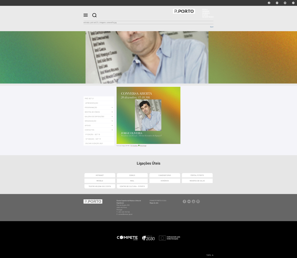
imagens (103, 22)
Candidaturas (164, 175)
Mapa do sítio (154, 203)
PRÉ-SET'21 (94, 22)
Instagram (293, 3)
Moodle (100, 181)
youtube (285, 3)
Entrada (86, 22)
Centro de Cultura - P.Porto (132, 186)
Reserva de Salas (197, 181)
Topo (208, 255)
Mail (132, 181)
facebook (269, 3)
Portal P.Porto (197, 175)
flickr (277, 3)
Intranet (100, 175)
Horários (165, 181)
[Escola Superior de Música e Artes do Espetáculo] (193, 13)
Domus (132, 175)
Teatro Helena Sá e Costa (100, 186)
